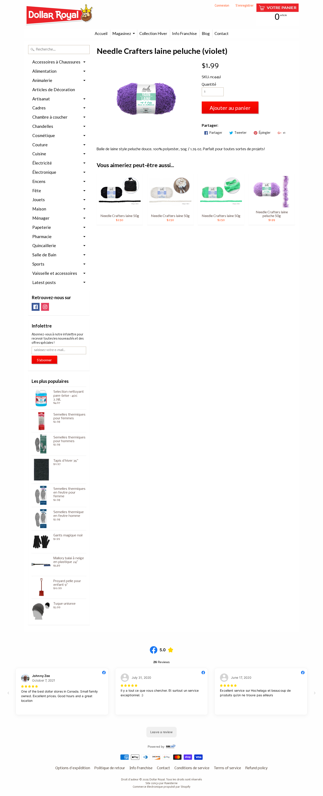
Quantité (209, 85)
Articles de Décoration (53, 89)
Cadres (39, 107)
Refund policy (256, 768)
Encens (38, 181)
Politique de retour (109, 768)
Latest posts (44, 282)
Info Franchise (184, 33)
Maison (39, 208)
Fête (36, 190)
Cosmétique (43, 135)
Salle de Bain (44, 254)
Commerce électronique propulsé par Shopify (161, 787)
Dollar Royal (157, 779)
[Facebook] (36, 307)
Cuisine (39, 153)
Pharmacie (42, 236)
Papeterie (41, 227)
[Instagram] (45, 307)
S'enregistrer (245, 6)
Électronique (44, 172)
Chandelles (42, 126)
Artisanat (41, 98)
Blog (206, 33)
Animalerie (42, 80)
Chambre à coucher (49, 116)
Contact (221, 33)
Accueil (101, 33)
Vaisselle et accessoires (54, 273)
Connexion (222, 6)
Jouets (38, 199)
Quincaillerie (44, 245)
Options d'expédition (72, 768)
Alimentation (44, 71)
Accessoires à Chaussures (56, 61)
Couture (40, 144)
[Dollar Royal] (59, 15)
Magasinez (121, 33)
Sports (38, 263)
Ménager (40, 218)
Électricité (42, 162)
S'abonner (44, 360)
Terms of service (227, 768)
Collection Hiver (153, 33)
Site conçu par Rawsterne (161, 783)
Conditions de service (191, 768)
